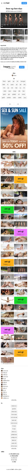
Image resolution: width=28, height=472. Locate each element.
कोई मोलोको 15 (6, 396)
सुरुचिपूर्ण (14, 94)
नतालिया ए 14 (6, 398)
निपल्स (4, 81)
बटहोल (14, 97)
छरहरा (10, 91)
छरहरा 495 (14, 420)
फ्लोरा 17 (5, 388)
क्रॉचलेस (9, 97)
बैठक (24, 91)
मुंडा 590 (14, 409)
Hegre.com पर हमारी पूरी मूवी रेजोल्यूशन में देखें (13, 61)
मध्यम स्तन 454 (14, 423)
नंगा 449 (14, 426)
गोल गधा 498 (14, 414)
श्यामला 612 (14, 406)
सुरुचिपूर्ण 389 (14, 434)
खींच (19, 91)
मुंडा (13, 81)
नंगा (24, 88)
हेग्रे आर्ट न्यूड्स (14, 459)
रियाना (15, 75)
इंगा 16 (4, 390)
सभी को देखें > (14, 400)
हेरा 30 (4, 378)
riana (25, 97)
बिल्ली (4, 84)
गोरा (17, 81)
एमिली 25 (5, 382)
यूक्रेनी (3, 97)
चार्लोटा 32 (5, 374)
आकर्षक (19, 97)
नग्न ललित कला (14, 458)
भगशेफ (5, 91)
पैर (7, 84)
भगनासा (23, 94)
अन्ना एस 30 (5, 376)
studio (12, 84)
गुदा (8, 88)
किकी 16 (5, 392)
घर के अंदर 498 (14, 417)
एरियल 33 (5, 372)
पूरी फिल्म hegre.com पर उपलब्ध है (14, 11)
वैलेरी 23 (5, 384)
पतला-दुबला (23, 81)
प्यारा (4, 88)
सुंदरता (4, 94)
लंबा (12, 88)
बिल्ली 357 (14, 440)
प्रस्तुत (14, 91)
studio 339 (14, 443)
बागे (19, 94)
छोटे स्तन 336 (14, 446)
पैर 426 (14, 429)
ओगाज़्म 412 (14, 431)
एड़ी (20, 84)
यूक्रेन (9, 81)
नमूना (16, 88)
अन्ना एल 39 (5, 370)
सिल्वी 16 (5, 394)
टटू (20, 88)
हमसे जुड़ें (24, 3)
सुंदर (9, 94)
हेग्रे (6, 3)
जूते (16, 84)
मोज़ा (24, 84)
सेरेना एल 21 (5, 386)
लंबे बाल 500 (14, 411)
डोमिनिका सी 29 (6, 380)
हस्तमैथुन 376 (14, 437)
